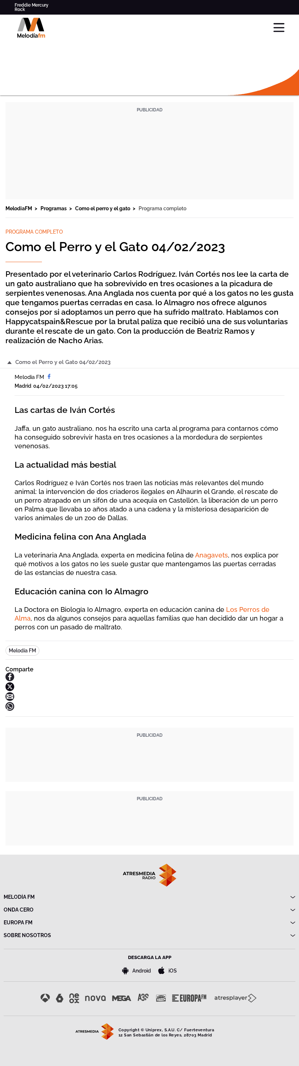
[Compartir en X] (9, 689)
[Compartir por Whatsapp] (9, 708)
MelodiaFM (19, 208)
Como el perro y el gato (103, 208)
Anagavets (211, 555)
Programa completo (162, 208)
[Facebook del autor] (49, 377)
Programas (54, 208)
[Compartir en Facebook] (9, 679)
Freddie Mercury (31, 5)
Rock (20, 9)
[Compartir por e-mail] (9, 698)
